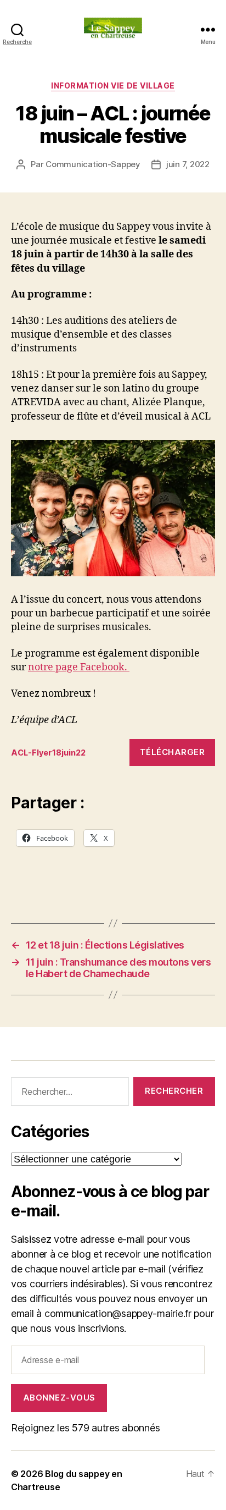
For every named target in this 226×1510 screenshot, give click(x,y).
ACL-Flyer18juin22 (48, 752)
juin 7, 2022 (188, 164)
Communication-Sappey (93, 164)
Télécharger (172, 752)
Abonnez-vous (59, 1397)
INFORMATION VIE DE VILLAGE (112, 85)
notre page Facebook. (78, 667)
